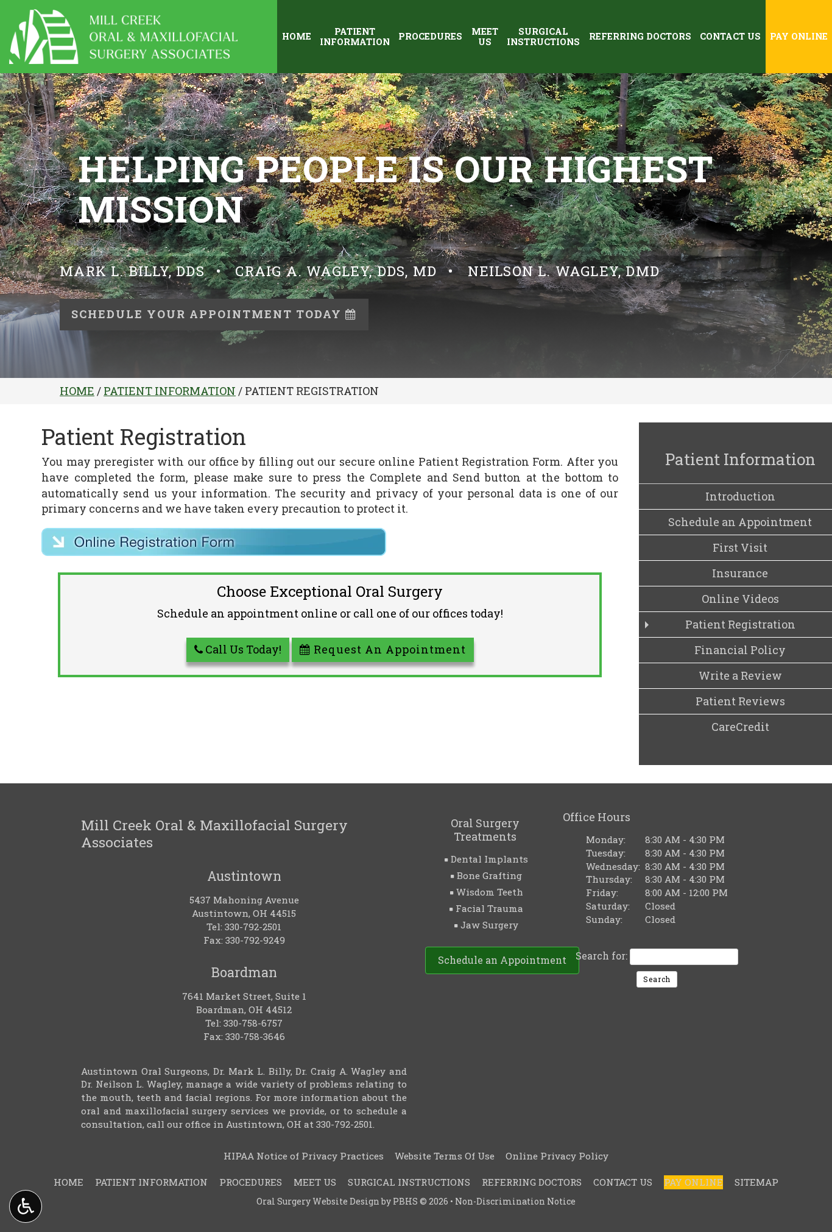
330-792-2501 (253, 926)
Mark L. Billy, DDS (132, 271)
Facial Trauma (489, 908)
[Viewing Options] (25, 1206)
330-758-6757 (253, 1023)
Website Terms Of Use (445, 1156)
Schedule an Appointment (502, 959)
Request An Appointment (388, 649)
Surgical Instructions (409, 1182)
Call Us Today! (242, 649)
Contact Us (730, 36)
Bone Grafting (489, 875)
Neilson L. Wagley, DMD (564, 271)
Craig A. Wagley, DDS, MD (336, 271)
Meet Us (315, 1182)
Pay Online (799, 36)
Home (296, 36)
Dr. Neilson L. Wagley (131, 1084)
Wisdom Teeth (489, 892)
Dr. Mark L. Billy (252, 1071)
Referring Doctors (640, 36)
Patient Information (170, 390)
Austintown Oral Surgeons (144, 1071)
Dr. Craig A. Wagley (340, 1071)
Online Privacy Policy (557, 1156)
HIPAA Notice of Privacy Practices (304, 1156)
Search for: (601, 955)
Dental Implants (489, 859)
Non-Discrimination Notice (515, 1201)
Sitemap (756, 1182)
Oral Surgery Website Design (317, 1201)
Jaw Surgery (489, 925)
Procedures (430, 36)
